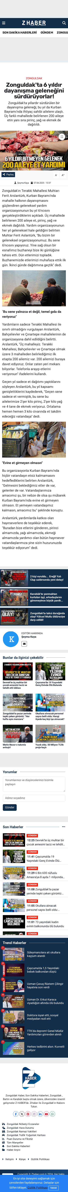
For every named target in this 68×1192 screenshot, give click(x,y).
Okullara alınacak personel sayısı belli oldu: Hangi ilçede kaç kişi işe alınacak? (49, 716)
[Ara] (64, 23)
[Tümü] (63, 826)
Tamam (53, 1188)
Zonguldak (34, 78)
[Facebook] (15, 1114)
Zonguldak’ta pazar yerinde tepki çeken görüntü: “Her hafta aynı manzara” (17, 716)
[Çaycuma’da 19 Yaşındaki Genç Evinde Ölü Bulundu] (50, 671)
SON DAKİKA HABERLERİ (19, 32)
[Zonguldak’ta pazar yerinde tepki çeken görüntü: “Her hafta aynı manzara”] (18, 702)
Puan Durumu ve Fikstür (20, 1138)
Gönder (9, 807)
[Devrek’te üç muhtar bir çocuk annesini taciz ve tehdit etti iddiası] (18, 671)
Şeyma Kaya (23, 183)
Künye (22, 1159)
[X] (22, 1114)
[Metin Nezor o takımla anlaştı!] (18, 733)
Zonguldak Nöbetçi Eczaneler (23, 1124)
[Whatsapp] (52, 1114)
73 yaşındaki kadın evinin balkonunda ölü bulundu (45, 924)
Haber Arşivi (13, 1149)
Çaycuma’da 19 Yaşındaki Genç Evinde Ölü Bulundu (48, 684)
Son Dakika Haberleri (18, 1146)
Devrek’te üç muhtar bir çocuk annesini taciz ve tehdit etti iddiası (15, 685)
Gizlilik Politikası (40, 1159)
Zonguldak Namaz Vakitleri (22, 1131)
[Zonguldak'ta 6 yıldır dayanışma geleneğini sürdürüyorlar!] (34, 151)
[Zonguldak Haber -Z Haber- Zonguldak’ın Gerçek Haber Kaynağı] (33, 23)
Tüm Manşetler (15, 1142)
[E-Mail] (24, 644)
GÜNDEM (47, 32)
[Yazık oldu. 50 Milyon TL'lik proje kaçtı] (50, 733)
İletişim (9, 1159)
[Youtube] (46, 1114)
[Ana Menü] (3, 23)
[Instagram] (34, 1114)
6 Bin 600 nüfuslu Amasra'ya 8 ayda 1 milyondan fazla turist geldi (45, 875)
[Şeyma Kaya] (11, 638)
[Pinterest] (28, 1114)
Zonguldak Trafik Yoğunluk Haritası (26, 1135)
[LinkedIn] (40, 1114)
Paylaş (10, 174)
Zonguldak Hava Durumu (20, 1127)
